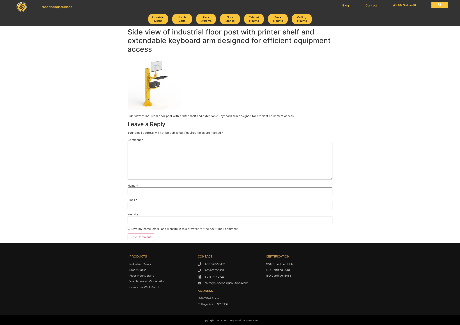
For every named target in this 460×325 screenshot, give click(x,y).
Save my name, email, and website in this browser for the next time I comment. (184, 228)
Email (132, 199)
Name (133, 185)
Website (133, 214)
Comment (135, 139)
